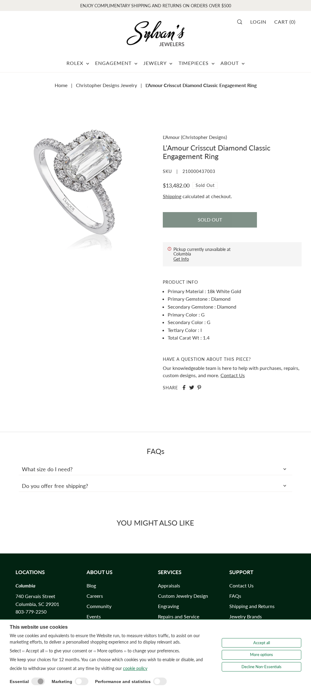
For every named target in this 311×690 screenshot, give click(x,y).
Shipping (172, 196)
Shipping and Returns (252, 606)
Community (99, 606)
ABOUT (230, 63)
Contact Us (232, 375)
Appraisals (169, 585)
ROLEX (76, 63)
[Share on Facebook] (184, 387)
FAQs (235, 596)
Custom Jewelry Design (183, 596)
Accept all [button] (261, 642)
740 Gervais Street (35, 596)
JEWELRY (155, 63)
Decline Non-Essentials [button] (261, 666)
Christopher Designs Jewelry (106, 85)
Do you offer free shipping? (55, 485)
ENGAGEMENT (114, 63)
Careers (95, 596)
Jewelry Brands (245, 616)
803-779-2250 (30, 611)
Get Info (181, 259)
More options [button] (261, 654)
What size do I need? (47, 469)
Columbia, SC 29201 (37, 604)
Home (61, 85)
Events (94, 616)
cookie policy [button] (135, 668)
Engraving (168, 606)
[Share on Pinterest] (199, 387)
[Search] (241, 21)
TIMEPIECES (194, 63)
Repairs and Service (178, 616)
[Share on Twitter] (191, 387)
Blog (91, 585)
